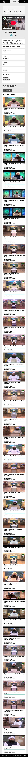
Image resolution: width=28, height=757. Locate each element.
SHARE (6, 79)
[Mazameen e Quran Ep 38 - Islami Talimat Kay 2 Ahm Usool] (14, 504)
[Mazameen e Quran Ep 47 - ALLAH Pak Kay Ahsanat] (14, 357)
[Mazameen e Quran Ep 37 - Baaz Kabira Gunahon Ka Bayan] (14, 523)
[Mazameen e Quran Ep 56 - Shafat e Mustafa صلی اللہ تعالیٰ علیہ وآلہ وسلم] (14, 194)
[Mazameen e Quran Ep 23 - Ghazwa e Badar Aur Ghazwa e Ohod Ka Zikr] (14, 740)
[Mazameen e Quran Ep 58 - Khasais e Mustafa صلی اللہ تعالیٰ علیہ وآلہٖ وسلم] (14, 157)
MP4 (5, 77)
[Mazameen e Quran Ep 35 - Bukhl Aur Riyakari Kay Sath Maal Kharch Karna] (14, 576)
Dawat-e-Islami (7, 9)
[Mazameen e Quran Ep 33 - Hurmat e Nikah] (14, 541)
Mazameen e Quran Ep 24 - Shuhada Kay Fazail (13, 12)
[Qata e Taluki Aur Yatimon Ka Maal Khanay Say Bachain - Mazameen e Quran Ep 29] (14, 685)
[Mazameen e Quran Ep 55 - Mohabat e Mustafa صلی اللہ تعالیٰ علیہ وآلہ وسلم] (14, 212)
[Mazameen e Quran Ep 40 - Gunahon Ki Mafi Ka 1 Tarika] (14, 468)
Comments (8, 90)
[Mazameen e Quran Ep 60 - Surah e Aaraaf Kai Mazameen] (14, 120)
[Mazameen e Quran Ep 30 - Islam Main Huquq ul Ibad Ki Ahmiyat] (14, 667)
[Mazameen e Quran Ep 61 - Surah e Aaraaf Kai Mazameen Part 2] (14, 102)
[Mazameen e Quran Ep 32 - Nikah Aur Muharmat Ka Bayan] (14, 631)
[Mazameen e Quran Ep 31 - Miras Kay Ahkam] (14, 650)
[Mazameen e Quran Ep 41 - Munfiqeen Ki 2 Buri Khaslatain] (14, 449)
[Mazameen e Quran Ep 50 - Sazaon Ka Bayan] (14, 304)
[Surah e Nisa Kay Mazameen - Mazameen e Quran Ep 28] (14, 704)
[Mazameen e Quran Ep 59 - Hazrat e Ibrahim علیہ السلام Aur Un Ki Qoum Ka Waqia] (14, 138)
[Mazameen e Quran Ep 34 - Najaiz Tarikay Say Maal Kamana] (14, 595)
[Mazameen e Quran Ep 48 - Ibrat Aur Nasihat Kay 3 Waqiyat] (14, 339)
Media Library (13, 9)
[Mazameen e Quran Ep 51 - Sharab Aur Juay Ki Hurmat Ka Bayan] (14, 285)
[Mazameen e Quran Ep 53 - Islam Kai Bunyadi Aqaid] (14, 249)
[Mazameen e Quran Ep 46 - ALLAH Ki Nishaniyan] (14, 376)
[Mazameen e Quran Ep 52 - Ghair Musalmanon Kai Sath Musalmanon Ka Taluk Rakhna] (14, 267)
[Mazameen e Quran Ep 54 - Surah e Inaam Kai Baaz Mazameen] (14, 230)
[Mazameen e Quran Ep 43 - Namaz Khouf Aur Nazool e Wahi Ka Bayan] (14, 413)
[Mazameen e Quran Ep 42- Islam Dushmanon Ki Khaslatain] (14, 431)
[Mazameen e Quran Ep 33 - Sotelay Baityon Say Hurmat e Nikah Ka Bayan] (14, 613)
